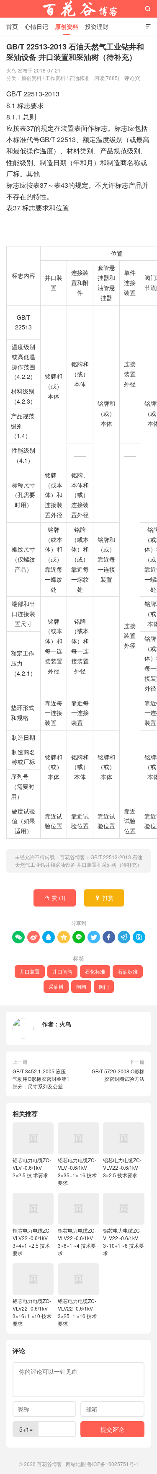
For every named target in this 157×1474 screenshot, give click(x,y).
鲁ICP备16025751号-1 (113, 1463)
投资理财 (96, 26)
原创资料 (66, 26)
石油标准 (79, 77)
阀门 (104, 986)
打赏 (104, 897)
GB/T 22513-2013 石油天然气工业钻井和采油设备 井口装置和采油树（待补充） (78, 860)
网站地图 (76, 1463)
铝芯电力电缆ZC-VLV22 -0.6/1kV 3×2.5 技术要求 (122, 1167)
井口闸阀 (62, 971)
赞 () (54, 897)
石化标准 (95, 971)
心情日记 (36, 26)
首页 (12, 26)
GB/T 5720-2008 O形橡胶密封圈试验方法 (118, 1074)
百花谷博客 (78, 9)
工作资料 (55, 77)
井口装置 (30, 971)
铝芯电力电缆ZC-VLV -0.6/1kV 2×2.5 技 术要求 (32, 1167)
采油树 (56, 986)
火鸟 (65, 1024)
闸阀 (81, 986)
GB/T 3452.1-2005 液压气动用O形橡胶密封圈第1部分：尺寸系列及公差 (41, 1078)
